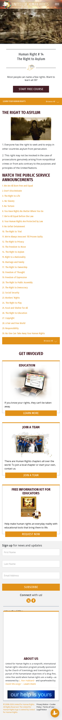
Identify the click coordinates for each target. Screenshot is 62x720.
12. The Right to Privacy (13, 241)
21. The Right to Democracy (15, 287)
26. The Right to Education (14, 313)
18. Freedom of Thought (13, 272)
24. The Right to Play (12, 302)
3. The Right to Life (11, 196)
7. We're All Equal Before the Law (17, 216)
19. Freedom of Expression (14, 277)
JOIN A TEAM (31, 475)
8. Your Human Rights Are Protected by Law (22, 221)
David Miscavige (13, 683)
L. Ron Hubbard (26, 680)
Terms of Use (48, 707)
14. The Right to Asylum (13, 252)
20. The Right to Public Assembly (17, 282)
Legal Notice (42, 709)
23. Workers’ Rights (11, 297)
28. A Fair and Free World (13, 323)
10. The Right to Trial (12, 231)
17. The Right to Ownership (14, 267)
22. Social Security (10, 292)
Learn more (30, 683)
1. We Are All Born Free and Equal (17, 185)
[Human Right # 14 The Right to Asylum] (31, 128)
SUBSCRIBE (31, 587)
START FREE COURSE (31, 89)
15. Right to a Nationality (14, 257)
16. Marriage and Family (13, 262)
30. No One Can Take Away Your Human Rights (23, 333)
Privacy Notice (42, 704)
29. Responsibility (10, 328)
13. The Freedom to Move (14, 246)
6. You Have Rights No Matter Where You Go (22, 211)
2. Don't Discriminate (12, 190)
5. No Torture (8, 206)
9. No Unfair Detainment (13, 226)
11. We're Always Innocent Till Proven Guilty (22, 236)
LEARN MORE (31, 413)
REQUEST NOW (31, 534)
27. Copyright (8, 318)
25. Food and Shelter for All (15, 308)
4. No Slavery (8, 201)
